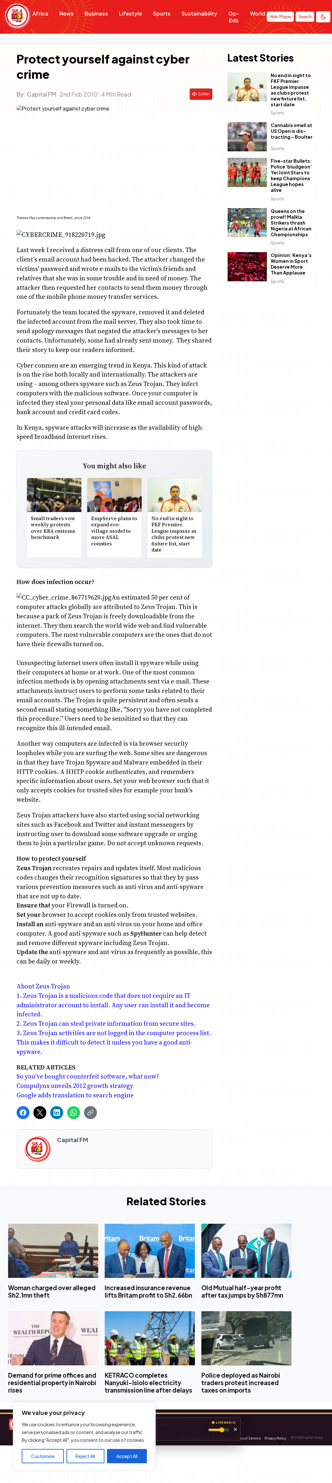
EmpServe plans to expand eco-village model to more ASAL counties (114, 531)
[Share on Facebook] (23, 1112)
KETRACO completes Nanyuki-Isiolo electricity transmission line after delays (148, 1382)
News (66, 13)
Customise (42, 1456)
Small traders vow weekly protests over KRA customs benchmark (53, 528)
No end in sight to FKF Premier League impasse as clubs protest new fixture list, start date (173, 534)
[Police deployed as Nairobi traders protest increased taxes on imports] (246, 1338)
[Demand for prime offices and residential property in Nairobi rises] (53, 1338)
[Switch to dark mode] (323, 16)
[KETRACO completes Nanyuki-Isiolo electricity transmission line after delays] (150, 1338)
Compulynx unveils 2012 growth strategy (75, 1085)
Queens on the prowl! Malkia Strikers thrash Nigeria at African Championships (291, 222)
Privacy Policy (275, 1438)
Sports (162, 13)
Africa (40, 13)
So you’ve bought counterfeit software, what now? (88, 1076)
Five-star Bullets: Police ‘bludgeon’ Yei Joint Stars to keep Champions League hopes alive (291, 175)
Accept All (126, 1456)
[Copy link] (90, 1112)
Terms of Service (247, 1438)
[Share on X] (39, 1112)
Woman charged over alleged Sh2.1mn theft (52, 1291)
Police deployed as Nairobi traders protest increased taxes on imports (240, 1382)
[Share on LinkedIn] (56, 1112)
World (257, 13)
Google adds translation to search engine (75, 1095)
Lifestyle (130, 13)
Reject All (85, 1456)
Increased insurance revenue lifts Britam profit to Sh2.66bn (148, 1291)
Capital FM (41, 94)
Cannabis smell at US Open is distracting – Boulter (292, 131)
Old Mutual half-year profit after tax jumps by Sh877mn (242, 1291)
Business (96, 13)
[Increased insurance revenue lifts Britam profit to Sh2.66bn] (150, 1250)
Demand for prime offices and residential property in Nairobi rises (52, 1382)
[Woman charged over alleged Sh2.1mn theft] (53, 1250)
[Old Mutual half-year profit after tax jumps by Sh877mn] (246, 1250)
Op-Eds (233, 17)
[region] (84, 1436)
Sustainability (199, 13)
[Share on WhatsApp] (73, 1112)
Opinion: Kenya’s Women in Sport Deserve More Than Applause (291, 264)
